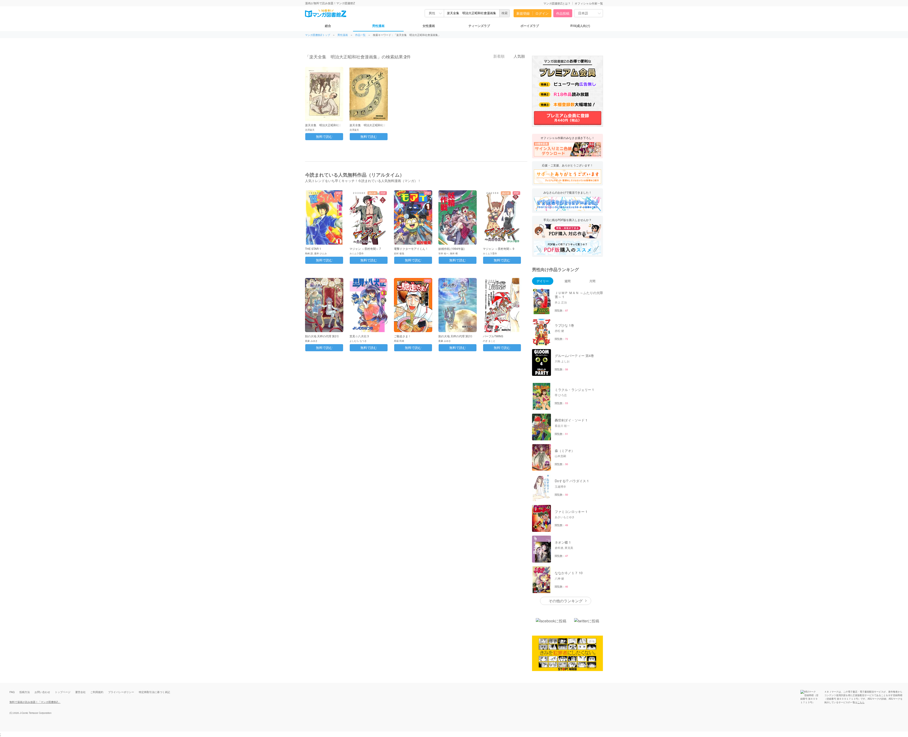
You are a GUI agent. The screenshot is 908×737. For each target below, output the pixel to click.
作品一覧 (360, 35)
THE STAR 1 (313, 249)
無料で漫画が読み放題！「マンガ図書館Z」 (35, 702)
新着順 (498, 56)
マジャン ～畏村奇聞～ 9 (498, 249)
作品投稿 (562, 13)
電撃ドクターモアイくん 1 (411, 249)
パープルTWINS (493, 336)
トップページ (62, 692)
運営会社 (80, 692)
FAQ (12, 692)
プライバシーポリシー (121, 692)
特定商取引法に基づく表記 (154, 692)
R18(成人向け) (580, 25)
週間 (567, 281)
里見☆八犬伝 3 (359, 336)
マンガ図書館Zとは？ (557, 3)
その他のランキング (566, 600)
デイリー (543, 281)
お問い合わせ (42, 692)
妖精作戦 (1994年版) (451, 249)
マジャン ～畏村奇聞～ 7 (365, 249)
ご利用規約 (96, 692)
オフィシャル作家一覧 (589, 3)
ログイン (542, 13)
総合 (328, 25)
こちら (860, 702)
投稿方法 (24, 692)
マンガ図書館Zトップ (317, 35)
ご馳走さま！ (402, 336)
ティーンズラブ (479, 25)
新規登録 (523, 13)
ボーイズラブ (529, 25)
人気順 (519, 56)
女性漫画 (429, 25)
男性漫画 (378, 25)
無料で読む (324, 137)
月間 (592, 281)
